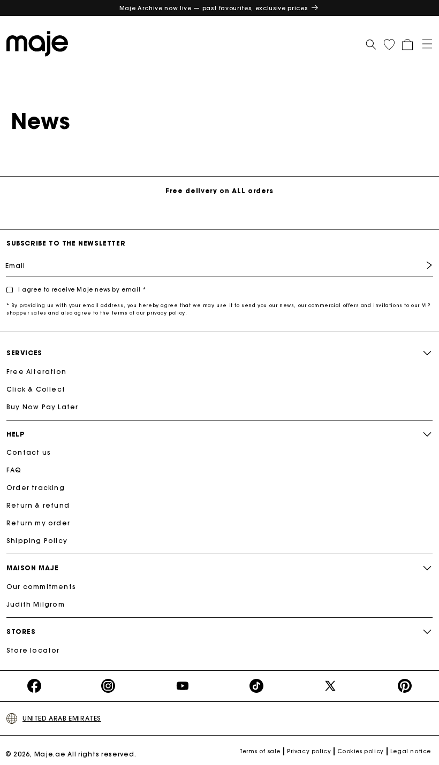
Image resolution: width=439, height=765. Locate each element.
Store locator (33, 650)
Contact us (28, 452)
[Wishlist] (389, 44)
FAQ (14, 470)
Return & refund (38, 505)
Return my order (38, 523)
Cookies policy (360, 751)
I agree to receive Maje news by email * (82, 289)
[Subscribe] (421, 265)
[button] (423, 42)
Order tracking (35, 488)
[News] (40, 42)
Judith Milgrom (35, 604)
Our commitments (41, 587)
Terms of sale (260, 751)
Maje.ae (50, 754)
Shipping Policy (36, 541)
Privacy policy (309, 751)
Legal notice (410, 751)
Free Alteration (36, 372)
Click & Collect (35, 389)
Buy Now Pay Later (42, 407)
